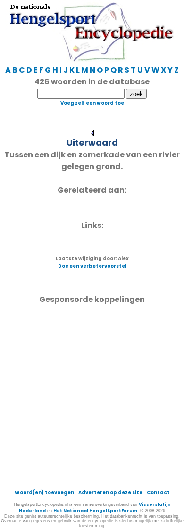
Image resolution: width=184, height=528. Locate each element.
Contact (158, 492)
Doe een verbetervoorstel (92, 265)
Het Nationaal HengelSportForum (95, 510)
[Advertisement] (92, 397)
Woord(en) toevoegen (44, 492)
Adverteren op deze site (110, 492)
